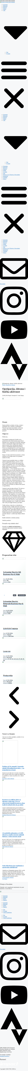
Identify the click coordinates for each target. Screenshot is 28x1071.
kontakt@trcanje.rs (4, 1056)
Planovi (5, 7)
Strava (4, 179)
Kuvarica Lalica (6, 778)
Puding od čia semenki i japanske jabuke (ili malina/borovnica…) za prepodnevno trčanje (13, 768)
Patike (4, 9)
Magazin (5, 6)
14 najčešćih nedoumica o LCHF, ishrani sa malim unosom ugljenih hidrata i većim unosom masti (13, 834)
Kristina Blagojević (7, 815)
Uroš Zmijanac (6, 877)
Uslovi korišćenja (7, 912)
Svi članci (4, 879)
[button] (14, 84)
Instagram (5, 176)
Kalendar (5, 4)
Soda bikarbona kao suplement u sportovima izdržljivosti (13, 866)
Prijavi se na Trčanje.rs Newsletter (11, 174)
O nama (8, 53)
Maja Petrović (5, 846)
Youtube (5, 177)
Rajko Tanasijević (6, 385)
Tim (7, 52)
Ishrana (13, 385)
